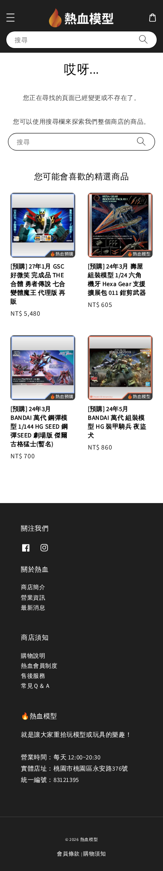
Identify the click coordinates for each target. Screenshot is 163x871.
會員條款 (68, 853)
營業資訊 (33, 597)
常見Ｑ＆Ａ (36, 686)
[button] (10, 17)
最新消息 (33, 607)
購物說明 (33, 655)
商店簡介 (33, 587)
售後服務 (33, 675)
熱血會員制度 (39, 665)
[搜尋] (143, 39)
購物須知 (94, 853)
